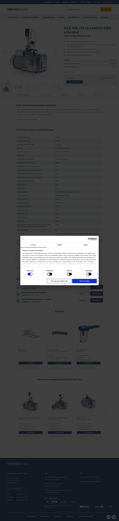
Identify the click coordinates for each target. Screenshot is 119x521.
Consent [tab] (33, 245)
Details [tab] (59, 245)
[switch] (49, 274)
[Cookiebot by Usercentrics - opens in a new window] (89, 239)
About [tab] (86, 245)
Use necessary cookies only (59, 281)
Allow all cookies (84, 281)
